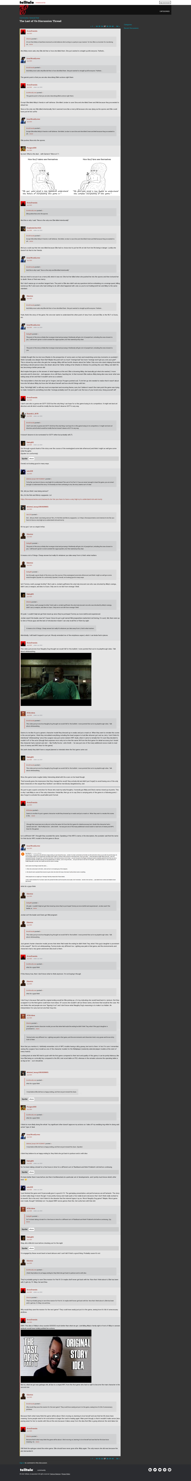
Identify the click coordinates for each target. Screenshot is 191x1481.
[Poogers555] (23, 148)
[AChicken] (23, 713)
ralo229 (30, 471)
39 (110, 26)
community (40, 2)
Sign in (22, 1463)
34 (97, 26)
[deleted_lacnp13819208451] (23, 507)
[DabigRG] (23, 443)
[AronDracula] (23, 31)
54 (117, 26)
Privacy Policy (66, 1474)
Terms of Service (55, 1474)
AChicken (31, 713)
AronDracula (32, 31)
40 (113, 26)
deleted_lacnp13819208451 (35, 479)
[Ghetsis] (23, 298)
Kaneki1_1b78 (32, 414)
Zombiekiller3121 (34, 228)
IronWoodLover (33, 58)
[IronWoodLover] (23, 60)
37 (105, 26)
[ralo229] (23, 472)
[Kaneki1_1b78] (23, 415)
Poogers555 (31, 148)
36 (102, 26)
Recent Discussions (131, 28)
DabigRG (29, 334)
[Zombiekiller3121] (23, 228)
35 (99, 26)
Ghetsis (28, 39)
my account (165, 2)
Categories (165, 11)
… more (30, 44)
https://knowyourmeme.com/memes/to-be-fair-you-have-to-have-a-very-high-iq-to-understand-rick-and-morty (61, 499)
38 (107, 26)
